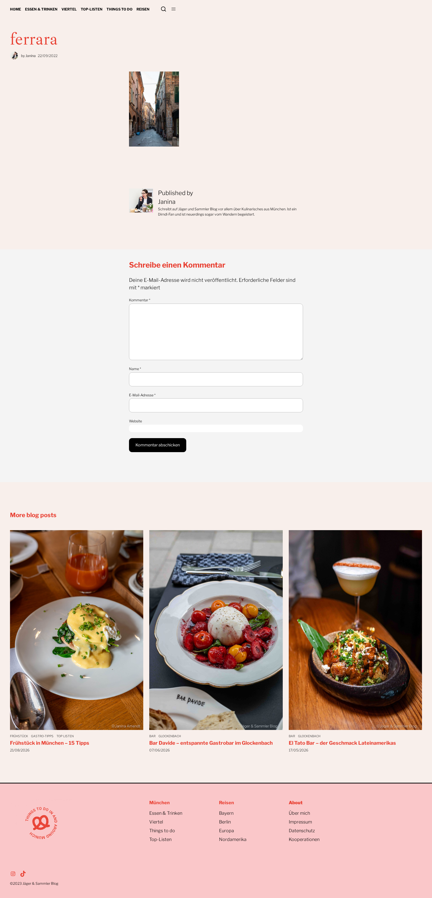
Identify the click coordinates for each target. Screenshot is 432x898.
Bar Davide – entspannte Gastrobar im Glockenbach (211, 742)
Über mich (299, 813)
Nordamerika (232, 839)
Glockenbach (169, 736)
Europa (226, 830)
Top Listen (65, 736)
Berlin (225, 821)
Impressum (300, 821)
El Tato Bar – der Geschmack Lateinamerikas (342, 742)
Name (135, 369)
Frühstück (19, 736)
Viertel (156, 821)
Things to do (162, 830)
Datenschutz (302, 830)
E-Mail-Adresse (142, 395)
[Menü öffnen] (173, 9)
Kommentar (139, 300)
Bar (152, 736)
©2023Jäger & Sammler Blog (34, 883)
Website (135, 421)
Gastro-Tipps (42, 736)
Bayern (226, 813)
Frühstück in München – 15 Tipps (49, 742)
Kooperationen (304, 839)
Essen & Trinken (165, 813)
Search (163, 9)
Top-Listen (160, 839)
